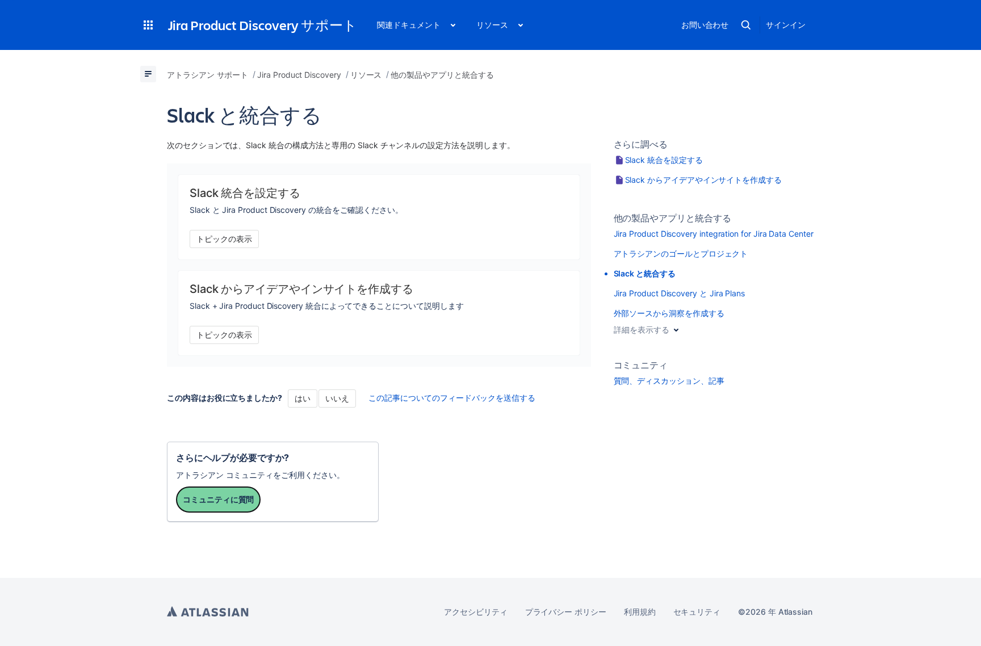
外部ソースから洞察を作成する (669, 313)
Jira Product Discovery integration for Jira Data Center (714, 233)
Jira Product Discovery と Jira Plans (679, 293)
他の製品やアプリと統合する (672, 218)
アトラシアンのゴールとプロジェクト (681, 253)
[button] (148, 24)
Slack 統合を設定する (664, 160)
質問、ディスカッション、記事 (669, 380)
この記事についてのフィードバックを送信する (451, 397)
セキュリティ (697, 611)
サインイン (786, 25)
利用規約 (640, 611)
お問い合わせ (705, 25)
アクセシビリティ (475, 611)
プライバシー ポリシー (565, 611)
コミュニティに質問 (218, 499)
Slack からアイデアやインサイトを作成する (703, 179)
